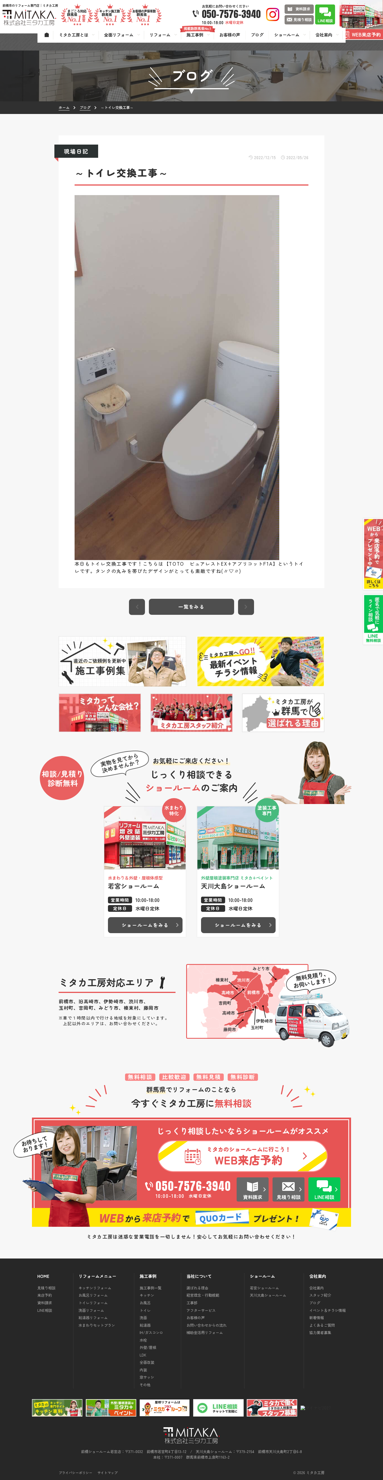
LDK (143, 1355)
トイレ (145, 1310)
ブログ (314, 1302)
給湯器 (145, 1325)
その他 (145, 1384)
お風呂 (145, 1302)
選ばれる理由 (197, 1288)
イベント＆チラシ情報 (327, 1310)
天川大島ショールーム (268, 1295)
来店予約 (44, 1295)
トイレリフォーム (93, 1302)
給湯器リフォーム (93, 1317)
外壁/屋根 (148, 1347)
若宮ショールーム (264, 1288)
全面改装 (147, 1362)
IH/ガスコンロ (151, 1332)
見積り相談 (46, 1288)
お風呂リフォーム (93, 1295)
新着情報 (316, 1317)
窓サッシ (147, 1377)
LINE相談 (44, 1310)
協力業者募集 (320, 1332)
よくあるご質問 (322, 1325)
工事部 (191, 1302)
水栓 (143, 1340)
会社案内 (316, 1288)
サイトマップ (107, 1472)
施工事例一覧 (150, 1288)
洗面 (143, 1317)
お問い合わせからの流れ (206, 1325)
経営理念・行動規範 (202, 1295)
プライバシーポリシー (75, 1472)
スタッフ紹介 (320, 1295)
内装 (143, 1369)
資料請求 (44, 1302)
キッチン (147, 1295)
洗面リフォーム (91, 1310)
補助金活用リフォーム (204, 1332)
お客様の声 (195, 1317)
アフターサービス (201, 1310)
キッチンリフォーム (95, 1288)
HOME (43, 1276)
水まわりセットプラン (97, 1325)
